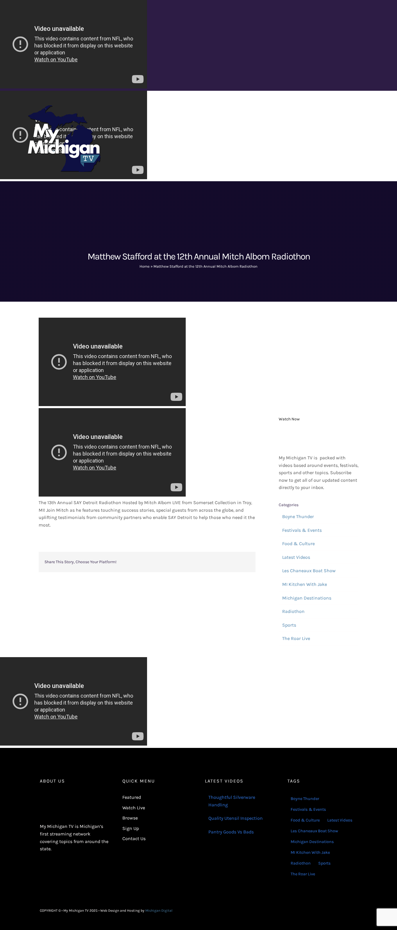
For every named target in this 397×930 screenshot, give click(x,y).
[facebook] (337, 910)
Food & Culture (298, 543)
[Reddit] (189, 562)
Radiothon (293, 611)
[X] (180, 562)
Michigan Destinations (306, 598)
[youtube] (355, 910)
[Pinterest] (226, 562)
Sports (289, 625)
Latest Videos (296, 557)
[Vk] (235, 562)
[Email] (245, 562)
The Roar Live (296, 638)
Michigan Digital (158, 910)
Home (145, 266)
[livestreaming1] (318, 433)
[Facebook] (170, 562)
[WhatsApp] (207, 562)
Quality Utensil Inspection (235, 818)
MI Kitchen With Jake (304, 584)
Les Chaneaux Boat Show (309, 570)
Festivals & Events (302, 530)
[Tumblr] (217, 562)
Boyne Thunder (298, 516)
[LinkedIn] (198, 562)
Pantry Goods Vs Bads (231, 832)
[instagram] (346, 910)
